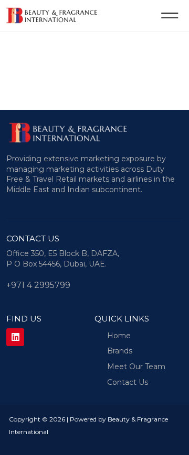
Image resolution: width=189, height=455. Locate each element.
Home (119, 335)
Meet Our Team (136, 366)
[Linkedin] (15, 337)
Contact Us (127, 382)
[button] (169, 15)
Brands (119, 351)
